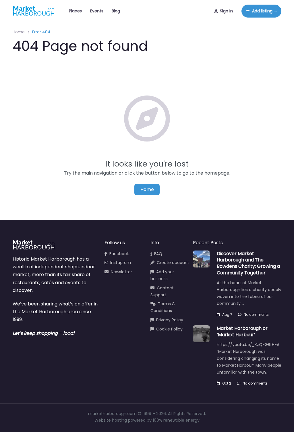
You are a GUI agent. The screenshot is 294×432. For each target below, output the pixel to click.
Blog (116, 11)
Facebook (119, 254)
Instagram (120, 262)
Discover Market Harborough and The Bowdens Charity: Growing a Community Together (248, 263)
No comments (256, 314)
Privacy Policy (169, 320)
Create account (173, 262)
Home (19, 32)
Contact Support (162, 291)
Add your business (162, 275)
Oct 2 (226, 383)
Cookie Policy (169, 329)
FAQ (158, 254)
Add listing (262, 11)
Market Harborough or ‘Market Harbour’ (242, 331)
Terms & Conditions (162, 307)
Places (75, 11)
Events (96, 11)
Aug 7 (227, 314)
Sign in (226, 11)
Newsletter (121, 272)
